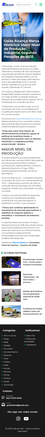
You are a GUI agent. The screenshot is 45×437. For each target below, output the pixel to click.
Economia (8, 349)
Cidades (7, 345)
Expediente (31, 345)
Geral (6, 359)
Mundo (7, 368)
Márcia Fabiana (19, 243)
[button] (40, 5)
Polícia (6, 375)
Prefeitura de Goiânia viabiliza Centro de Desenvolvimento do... (33, 311)
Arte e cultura (10, 336)
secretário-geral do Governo (29, 119)
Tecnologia (8, 385)
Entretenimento (11, 352)
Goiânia (7, 362)
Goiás (6, 365)
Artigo (6, 339)
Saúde (6, 381)
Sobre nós (30, 336)
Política (7, 378)
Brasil (6, 342)
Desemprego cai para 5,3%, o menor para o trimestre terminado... (33, 262)
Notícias (7, 372)
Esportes (7, 355)
